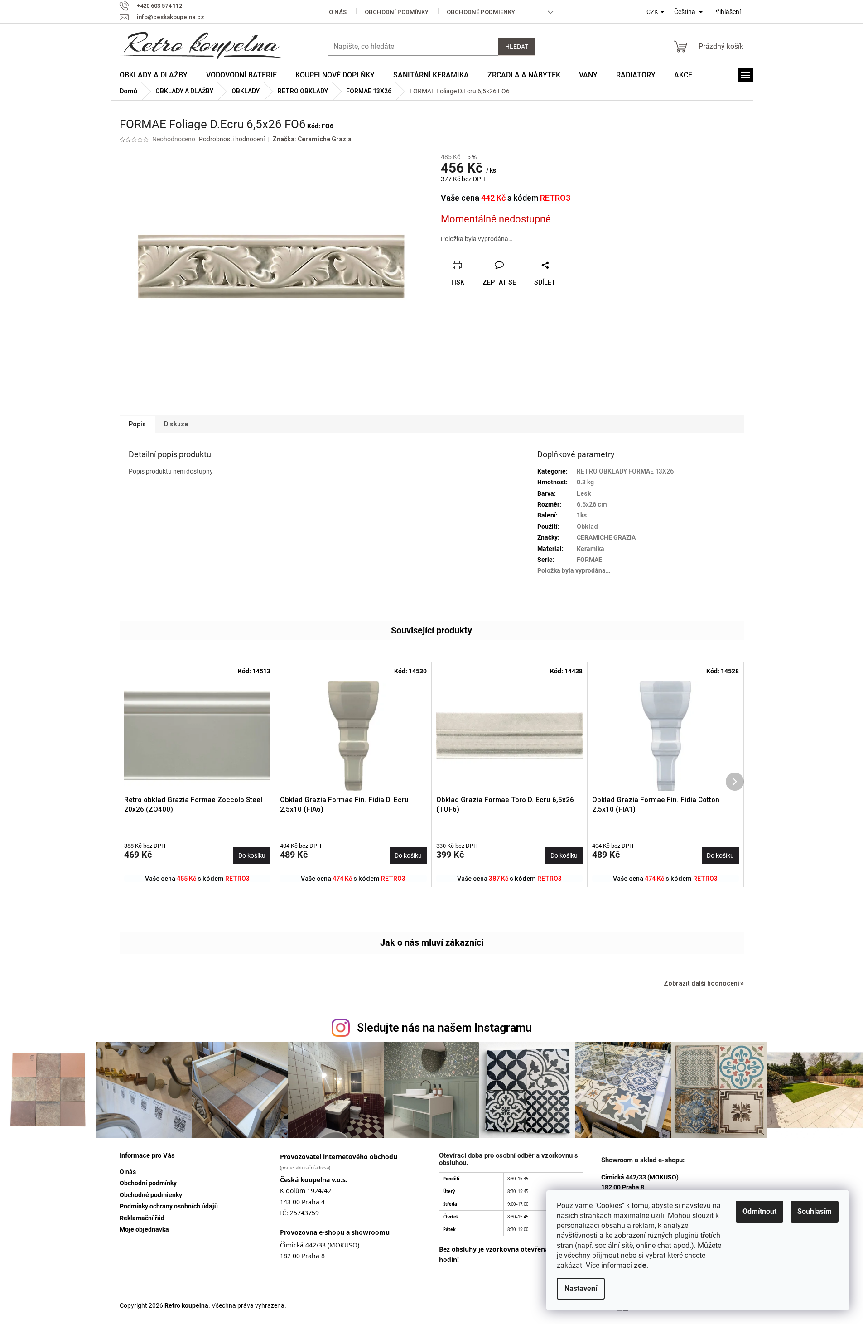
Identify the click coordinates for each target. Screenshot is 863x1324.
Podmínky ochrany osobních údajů (169, 1206)
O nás (338, 12)
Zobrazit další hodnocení (701, 983)
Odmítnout (759, 1211)
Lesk (584, 493)
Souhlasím (814, 1211)
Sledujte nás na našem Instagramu (444, 1027)
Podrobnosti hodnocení (232, 139)
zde (640, 1265)
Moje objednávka (144, 1229)
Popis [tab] (137, 424)
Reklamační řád (142, 1218)
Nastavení (580, 1288)
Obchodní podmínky (397, 12)
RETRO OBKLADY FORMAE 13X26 (625, 471)
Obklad (587, 526)
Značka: (312, 139)
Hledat (516, 46)
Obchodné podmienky (481, 12)
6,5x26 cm (592, 504)
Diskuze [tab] (176, 424)
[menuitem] (154, 75)
